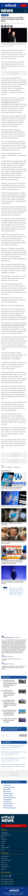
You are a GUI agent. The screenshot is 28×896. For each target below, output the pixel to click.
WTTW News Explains (10, 808)
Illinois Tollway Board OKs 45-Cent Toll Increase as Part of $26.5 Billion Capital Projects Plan (10, 712)
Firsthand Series (8, 795)
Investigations (7, 800)
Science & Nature (5, 847)
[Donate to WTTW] (14, 890)
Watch (11, 888)
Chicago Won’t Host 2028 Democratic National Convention (10, 720)
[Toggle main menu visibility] (2, 5)
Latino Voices (7, 802)
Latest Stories (4, 833)
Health (2, 843)
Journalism (16, 467)
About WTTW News (5, 860)
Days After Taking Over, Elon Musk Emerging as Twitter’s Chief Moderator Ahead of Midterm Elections (13, 582)
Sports (2, 849)
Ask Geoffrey (7, 789)
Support (22, 888)
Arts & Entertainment (6, 835)
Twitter (3, 467)
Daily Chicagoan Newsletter (7, 881)
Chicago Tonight (8, 793)
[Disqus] (14, 616)
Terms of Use (14, 894)
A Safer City (6, 785)
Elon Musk (9, 467)
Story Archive (4, 858)
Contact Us (3, 862)
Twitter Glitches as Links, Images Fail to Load (12, 506)
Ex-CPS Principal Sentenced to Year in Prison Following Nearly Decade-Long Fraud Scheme (9, 693)
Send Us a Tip (4, 864)
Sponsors (3, 869)
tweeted (9, 298)
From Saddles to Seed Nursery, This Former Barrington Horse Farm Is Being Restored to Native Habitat (10, 704)
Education (3, 841)
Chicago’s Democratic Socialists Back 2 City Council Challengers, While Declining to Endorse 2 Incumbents (10, 684)
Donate (23, 5)
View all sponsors (14, 74)
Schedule (6, 888)
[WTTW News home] (7, 10)
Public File (20, 894)
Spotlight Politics (8, 804)
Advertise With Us (5, 867)
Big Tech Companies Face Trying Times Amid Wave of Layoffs (13, 542)
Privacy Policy (8, 894)
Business (5, 15)
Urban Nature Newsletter (7, 884)
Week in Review (8, 806)
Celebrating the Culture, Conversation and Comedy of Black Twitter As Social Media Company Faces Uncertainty (12, 562)
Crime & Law (4, 839)
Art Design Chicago (9, 787)
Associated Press (5, 23)
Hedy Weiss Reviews (9, 798)
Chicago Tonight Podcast (7, 879)
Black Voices (7, 791)
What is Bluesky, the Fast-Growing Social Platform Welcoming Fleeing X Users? (11, 488)
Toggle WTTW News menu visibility (26, 10)
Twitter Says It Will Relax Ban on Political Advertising (11, 523)
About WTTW (16, 888)
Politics (2, 845)
